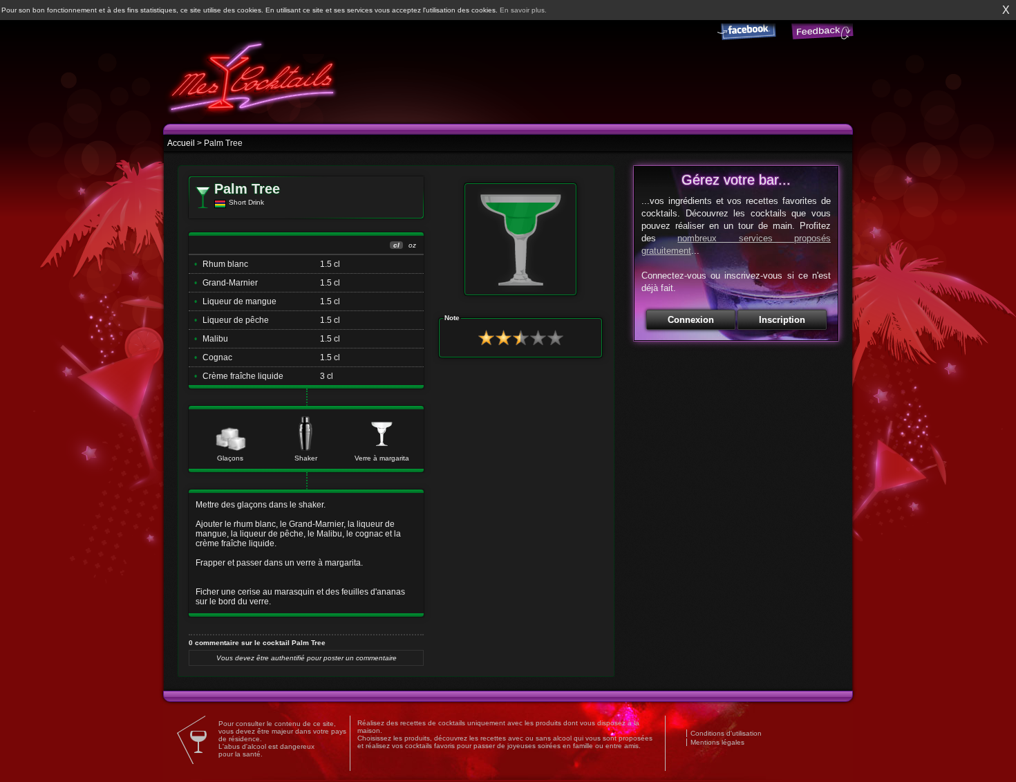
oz (412, 245)
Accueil (181, 143)
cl (396, 245)
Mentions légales (717, 742)
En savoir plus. (523, 10)
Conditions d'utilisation (726, 733)
